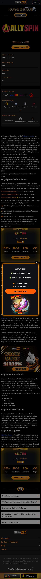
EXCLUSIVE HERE (20, 291)
